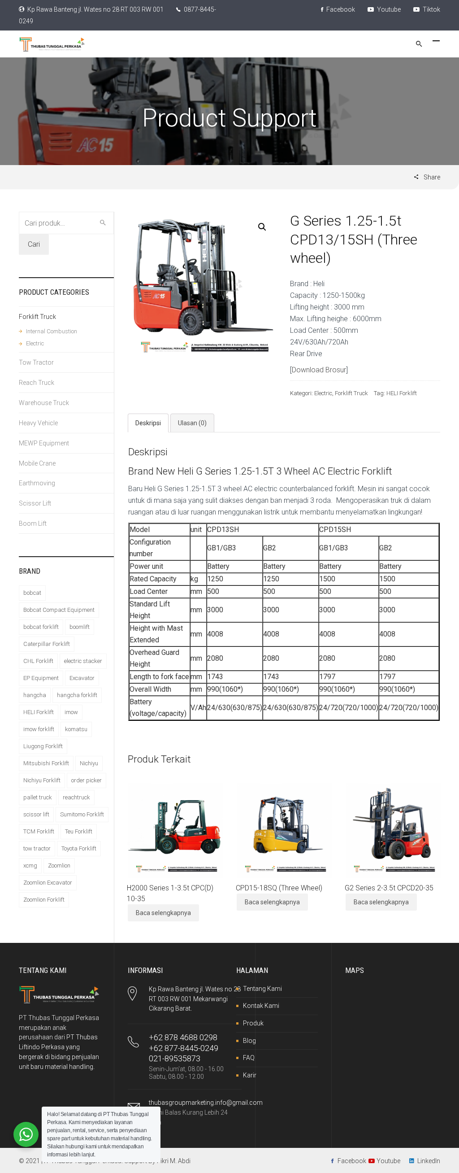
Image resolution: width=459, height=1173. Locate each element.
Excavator (82, 678)
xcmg (30, 865)
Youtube (388, 9)
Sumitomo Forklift (82, 814)
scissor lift (36, 814)
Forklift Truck (351, 393)
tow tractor (37, 848)
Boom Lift (33, 523)
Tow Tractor (36, 362)
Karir (249, 1075)
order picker (86, 780)
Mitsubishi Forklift (46, 763)
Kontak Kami (261, 1005)
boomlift (79, 627)
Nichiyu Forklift (42, 780)
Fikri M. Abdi (174, 1160)
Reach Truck (36, 382)
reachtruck (76, 797)
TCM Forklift (38, 831)
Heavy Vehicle (38, 423)
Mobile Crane (37, 463)
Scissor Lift (35, 503)
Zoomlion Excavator (47, 882)
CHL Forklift (38, 661)
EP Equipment (41, 678)
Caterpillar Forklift (46, 644)
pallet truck (37, 797)
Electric (323, 393)
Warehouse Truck (44, 402)
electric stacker (83, 661)
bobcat (32, 592)
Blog (249, 1040)
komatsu (76, 729)
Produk (253, 1023)
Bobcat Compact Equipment (59, 609)
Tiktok (430, 9)
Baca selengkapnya (163, 912)
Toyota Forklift (78, 848)
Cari (34, 244)
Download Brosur (319, 370)
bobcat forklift (41, 627)
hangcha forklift (77, 695)
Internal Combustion (51, 331)
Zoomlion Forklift (44, 899)
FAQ (249, 1057)
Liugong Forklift (43, 746)
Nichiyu (89, 763)
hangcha (34, 695)
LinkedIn (428, 1160)
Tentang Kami (262, 988)
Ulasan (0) (192, 423)
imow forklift (38, 729)
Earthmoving (37, 483)
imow (71, 712)
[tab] (148, 423)
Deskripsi (148, 423)
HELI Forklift (401, 393)
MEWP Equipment (44, 443)
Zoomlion (59, 865)
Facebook (340, 9)
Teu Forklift (78, 831)
